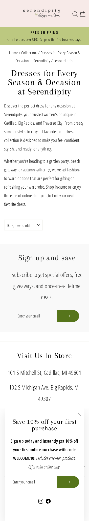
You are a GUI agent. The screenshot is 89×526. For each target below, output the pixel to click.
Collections (29, 53)
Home (13, 53)
